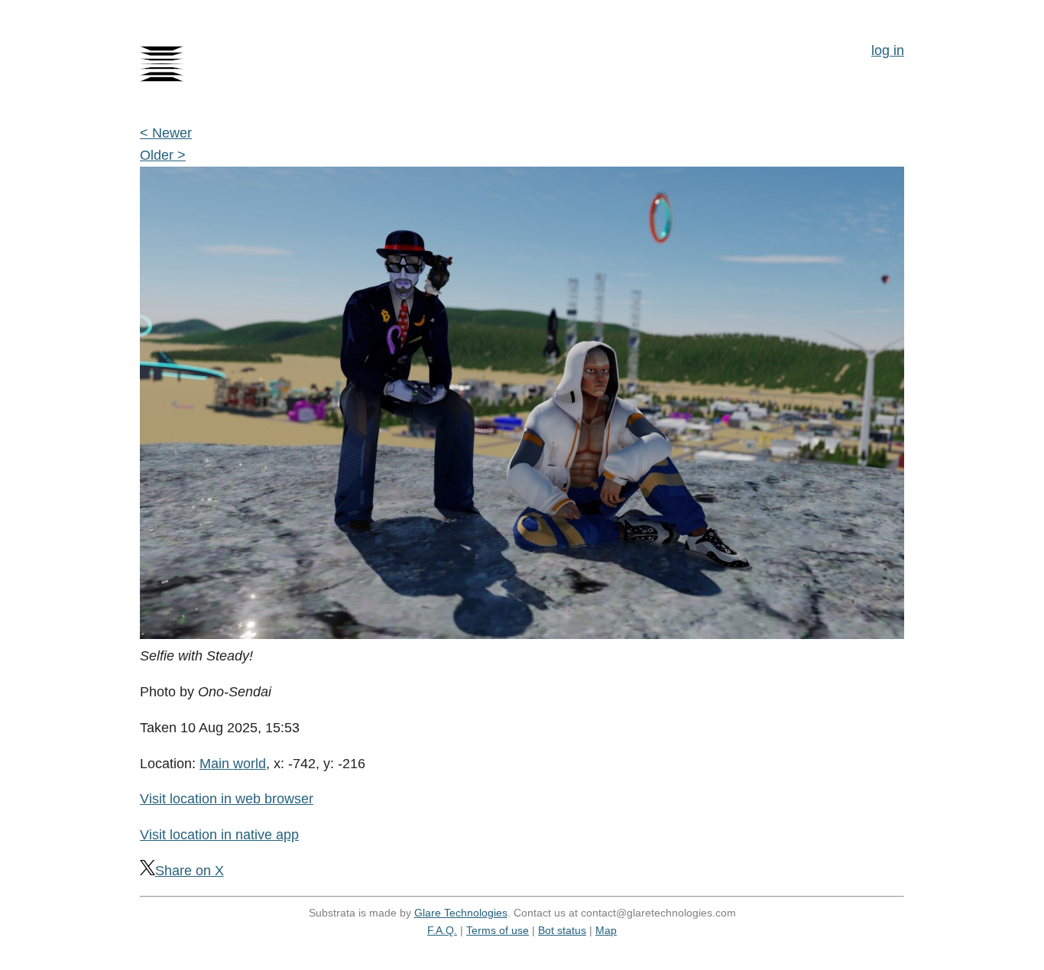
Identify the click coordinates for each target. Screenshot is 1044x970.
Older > (163, 155)
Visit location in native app (219, 834)
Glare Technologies (460, 913)
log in (887, 50)
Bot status (562, 930)
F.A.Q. (442, 930)
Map (606, 930)
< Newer (166, 133)
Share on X (189, 870)
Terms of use (497, 930)
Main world (232, 763)
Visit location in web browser (226, 798)
